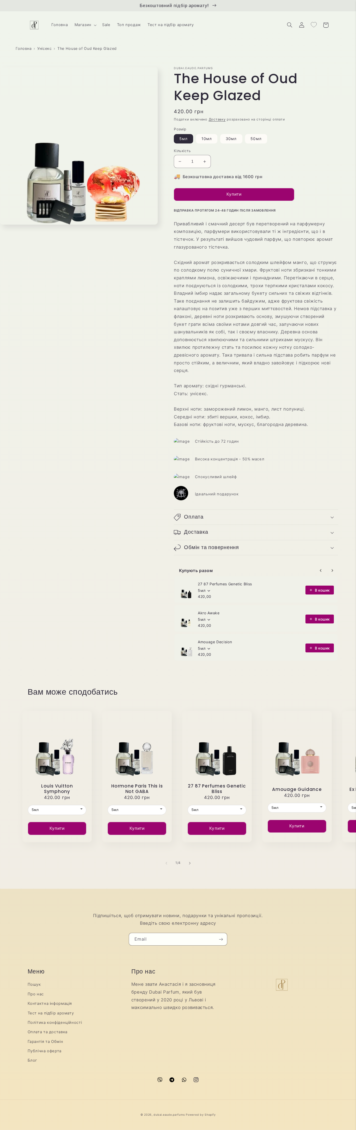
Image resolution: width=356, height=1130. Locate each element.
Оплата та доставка (47, 1032)
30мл (231, 138)
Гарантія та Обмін (45, 1041)
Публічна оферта (45, 1051)
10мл (206, 138)
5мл (183, 138)
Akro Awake (208, 613)
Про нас (36, 994)
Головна (24, 48)
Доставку (217, 119)
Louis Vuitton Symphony (57, 788)
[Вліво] (166, 863)
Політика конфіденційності (55, 1022)
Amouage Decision (215, 642)
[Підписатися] (221, 939)
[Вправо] (189, 863)
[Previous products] (321, 570)
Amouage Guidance (297, 789)
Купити (57, 828)
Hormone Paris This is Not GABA (137, 788)
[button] (85, 25)
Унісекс (44, 48)
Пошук (34, 984)
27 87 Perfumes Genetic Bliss (225, 584)
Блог (33, 1060)
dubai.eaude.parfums (169, 1114)
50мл (255, 138)
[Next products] (332, 570)
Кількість (182, 151)
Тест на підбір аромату (51, 1013)
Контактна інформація (50, 1003)
